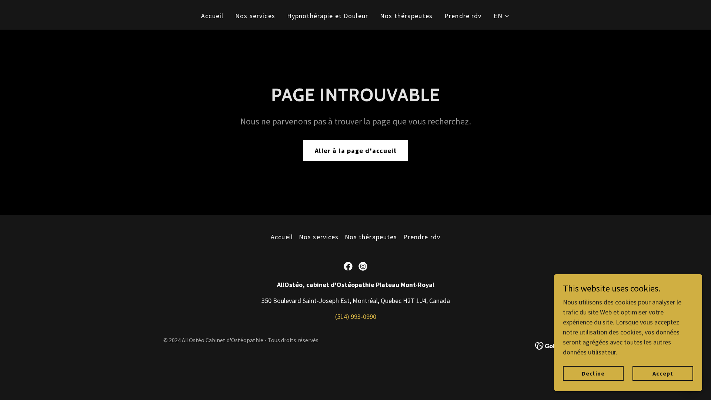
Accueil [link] (212, 15)
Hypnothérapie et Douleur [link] (327, 15)
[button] (502, 16)
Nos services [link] (255, 15)
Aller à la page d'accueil (355, 150)
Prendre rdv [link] (462, 15)
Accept (662, 373)
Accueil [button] (282, 237)
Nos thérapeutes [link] (406, 15)
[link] (348, 266)
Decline (593, 373)
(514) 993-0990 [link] (355, 316)
